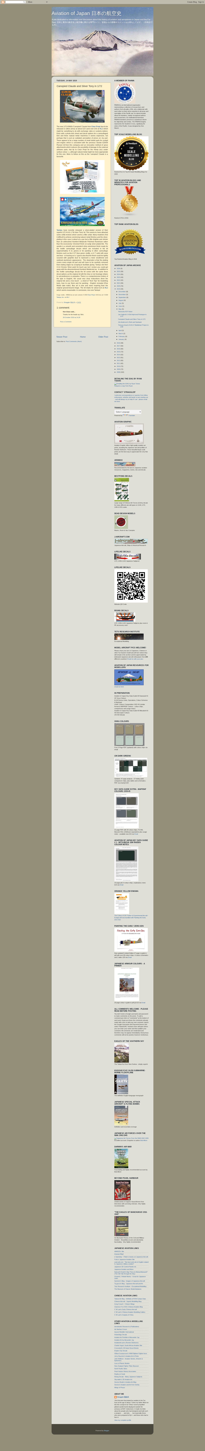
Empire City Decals (120, 1351)
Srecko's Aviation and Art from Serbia (126, 1385)
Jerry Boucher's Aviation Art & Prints (126, 1356)
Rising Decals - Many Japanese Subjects (128, 1377)
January (122, 339)
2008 (118, 372)
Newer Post (61, 337)
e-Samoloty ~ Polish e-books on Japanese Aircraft (131, 1257)
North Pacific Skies (120, 1368)
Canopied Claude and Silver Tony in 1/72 (131, 319)
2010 (118, 366)
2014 (118, 354)
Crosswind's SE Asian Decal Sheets (126, 1348)
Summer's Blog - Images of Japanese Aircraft (129, 1281)
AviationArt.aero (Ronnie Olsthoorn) (126, 1342)
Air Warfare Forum (120, 1329)
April (120, 330)
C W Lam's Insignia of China (123, 1315)
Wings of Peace (119, 1387)
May (120, 309)
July (120, 303)
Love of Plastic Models (122, 1363)
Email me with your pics (135, 659)
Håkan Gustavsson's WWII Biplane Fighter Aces (130, 1353)
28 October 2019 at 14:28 (71, 317)
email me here (119, 687)
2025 (118, 271)
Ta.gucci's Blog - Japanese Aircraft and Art (128, 1283)
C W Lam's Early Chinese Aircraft (125, 1309)
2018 (118, 343)
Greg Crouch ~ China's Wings (124, 1304)
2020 (118, 286)
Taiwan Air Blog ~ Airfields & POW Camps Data (130, 1299)
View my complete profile (122, 1420)
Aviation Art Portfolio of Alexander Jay (126, 1337)
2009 (118, 369)
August (121, 300)
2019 (118, 289)
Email (136, 834)
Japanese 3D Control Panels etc (125, 1267)
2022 (118, 280)
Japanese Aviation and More (123, 1269)
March (121, 333)
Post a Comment (65, 322)
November (122, 294)
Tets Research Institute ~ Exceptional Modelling (130, 1286)
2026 (118, 268)
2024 (118, 274)
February (122, 336)
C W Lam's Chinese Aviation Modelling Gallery (129, 1312)
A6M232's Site (119, 1251)
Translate (131, 415)
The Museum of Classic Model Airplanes (127, 1289)
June (120, 306)
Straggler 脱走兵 (123, 1397)
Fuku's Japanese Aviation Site (124, 1259)
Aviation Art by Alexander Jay (124, 1340)
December (122, 291)
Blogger (106, 1430)
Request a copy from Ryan (123, 386)
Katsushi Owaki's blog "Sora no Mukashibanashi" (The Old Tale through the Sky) (131, 1273)
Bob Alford (143, 1140)
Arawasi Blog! (119, 1254)
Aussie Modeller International (124, 1332)
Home (83, 337)
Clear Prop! (95, 127)
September (122, 297)
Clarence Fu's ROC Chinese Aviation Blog (128, 1307)
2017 (118, 346)
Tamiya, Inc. (60, 297)
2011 (118, 363)
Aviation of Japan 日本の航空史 (87, 13)
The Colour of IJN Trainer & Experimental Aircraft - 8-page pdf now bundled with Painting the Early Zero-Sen (131, 918)
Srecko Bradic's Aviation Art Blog (125, 1382)
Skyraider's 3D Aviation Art (123, 1379)
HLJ (101, 129)
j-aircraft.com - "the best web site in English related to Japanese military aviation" (131, 1263)
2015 (118, 352)
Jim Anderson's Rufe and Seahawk (130, 322)
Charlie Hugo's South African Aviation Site (128, 1345)
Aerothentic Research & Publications (126, 1326)
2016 (118, 349)
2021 (118, 283)
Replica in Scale (119, 1374)
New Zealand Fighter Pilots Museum (126, 1366)
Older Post (103, 337)
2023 (118, 277)
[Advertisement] (107, 331)
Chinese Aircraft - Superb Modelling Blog (127, 1301)
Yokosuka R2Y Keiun (125, 311)
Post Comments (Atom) (74, 341)
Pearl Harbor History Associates (125, 1371)
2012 (118, 360)
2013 (118, 357)
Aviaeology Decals (120, 1334)
